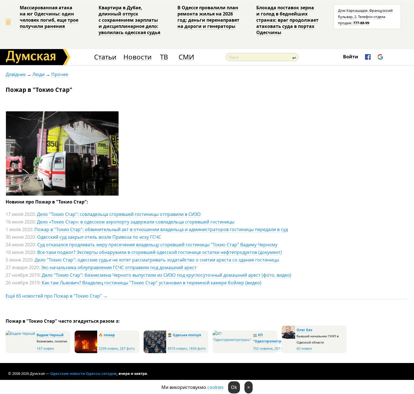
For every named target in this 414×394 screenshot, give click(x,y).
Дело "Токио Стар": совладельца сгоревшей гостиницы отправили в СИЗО (119, 214)
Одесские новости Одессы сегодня (83, 373)
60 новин (304, 348)
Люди (38, 74)
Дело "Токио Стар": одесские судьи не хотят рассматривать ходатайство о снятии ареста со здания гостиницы (157, 260)
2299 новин (108, 348)
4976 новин (177, 348)
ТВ (164, 57)
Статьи (105, 57)
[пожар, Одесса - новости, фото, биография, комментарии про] (86, 351)
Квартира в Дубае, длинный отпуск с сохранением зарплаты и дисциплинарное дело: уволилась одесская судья (129, 20)
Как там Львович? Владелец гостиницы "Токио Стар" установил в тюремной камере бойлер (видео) (151, 283)
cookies (215, 387)
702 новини (263, 348)
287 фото (127, 348)
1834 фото (197, 348)
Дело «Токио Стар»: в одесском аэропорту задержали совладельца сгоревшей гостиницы (135, 222)
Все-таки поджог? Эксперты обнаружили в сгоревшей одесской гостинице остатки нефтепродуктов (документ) (159, 252)
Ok (234, 387)
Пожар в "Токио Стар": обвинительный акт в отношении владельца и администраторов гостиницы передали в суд (161, 229)
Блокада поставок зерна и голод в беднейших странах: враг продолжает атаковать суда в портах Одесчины (287, 20)
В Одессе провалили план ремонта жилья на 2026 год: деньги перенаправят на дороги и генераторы (208, 17)
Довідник (16, 74)
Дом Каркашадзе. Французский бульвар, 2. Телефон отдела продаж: (365, 16)
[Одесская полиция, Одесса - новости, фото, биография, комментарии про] (155, 351)
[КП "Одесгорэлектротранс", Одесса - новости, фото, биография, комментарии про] (232, 339)
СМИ (186, 57)
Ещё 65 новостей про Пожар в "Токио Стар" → (57, 296)
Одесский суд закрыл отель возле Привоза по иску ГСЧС (99, 237)
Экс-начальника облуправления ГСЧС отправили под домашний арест (119, 267)
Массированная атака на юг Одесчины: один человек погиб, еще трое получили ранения (49, 17)
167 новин (45, 348)
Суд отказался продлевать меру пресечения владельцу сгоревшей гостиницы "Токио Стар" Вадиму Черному (157, 245)
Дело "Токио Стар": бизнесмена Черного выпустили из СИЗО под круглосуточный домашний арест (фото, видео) (166, 275)
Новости (137, 57)
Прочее (59, 74)
